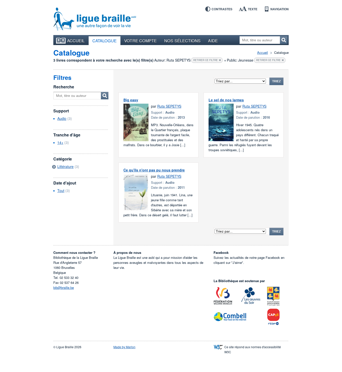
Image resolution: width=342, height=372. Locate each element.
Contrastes (222, 9)
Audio (61, 118)
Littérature (65, 166)
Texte (252, 9)
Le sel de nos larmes (226, 99)
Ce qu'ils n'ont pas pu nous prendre (154, 169)
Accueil (76, 41)
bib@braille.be (63, 287)
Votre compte (140, 41)
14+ (60, 142)
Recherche (63, 87)
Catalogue (104, 41)
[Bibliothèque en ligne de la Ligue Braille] (94, 19)
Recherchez (283, 40)
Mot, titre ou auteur (104, 95)
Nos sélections (182, 41)
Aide (213, 41)
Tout (60, 190)
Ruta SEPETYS (169, 106)
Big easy (130, 99)
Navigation (279, 9)
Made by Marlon (124, 347)
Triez (276, 81)
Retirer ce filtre (205, 60)
